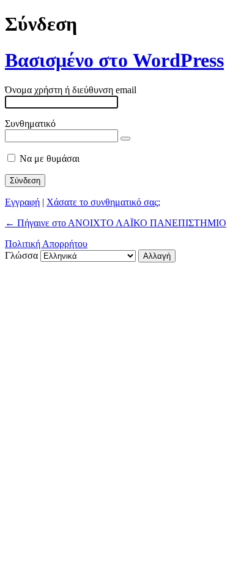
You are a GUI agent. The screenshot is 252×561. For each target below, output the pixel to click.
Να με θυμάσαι (50, 158)
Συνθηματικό (30, 123)
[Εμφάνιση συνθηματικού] (125, 138)
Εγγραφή (22, 202)
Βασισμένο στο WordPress (114, 60)
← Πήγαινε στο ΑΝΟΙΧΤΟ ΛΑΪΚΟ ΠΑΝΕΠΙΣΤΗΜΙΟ (115, 223)
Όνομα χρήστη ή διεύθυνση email (70, 90)
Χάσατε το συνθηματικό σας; (103, 202)
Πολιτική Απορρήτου (46, 244)
